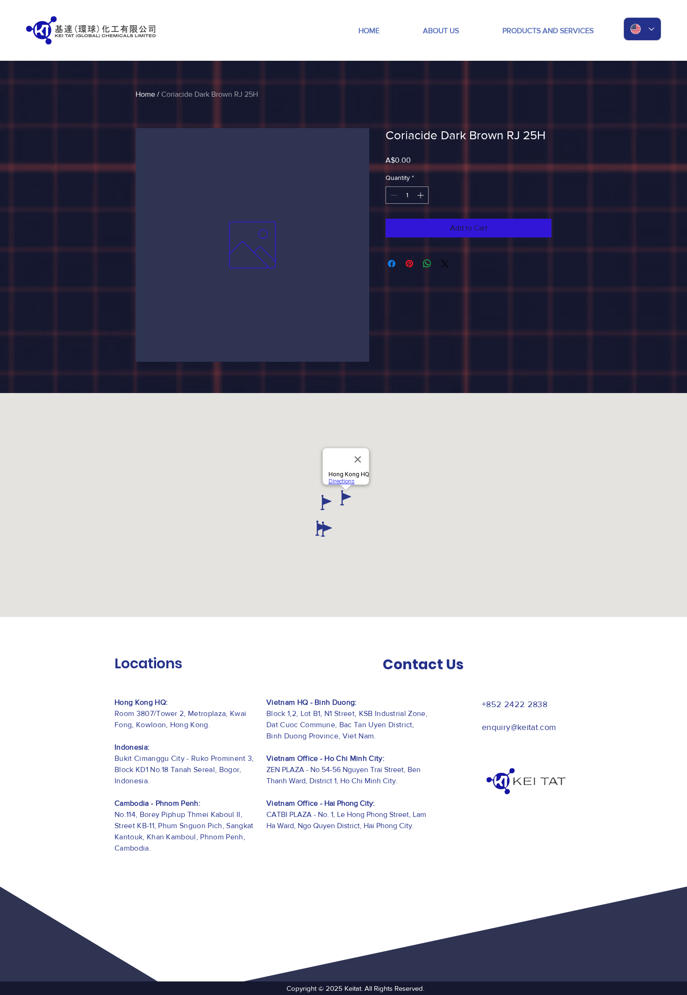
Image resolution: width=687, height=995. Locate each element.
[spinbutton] (407, 195)
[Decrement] (393, 195)
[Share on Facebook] (391, 263)
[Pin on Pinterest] (409, 263)
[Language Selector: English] (642, 29)
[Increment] (421, 195)
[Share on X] (445, 263)
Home (145, 94)
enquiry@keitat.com (519, 727)
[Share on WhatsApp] (427, 263)
